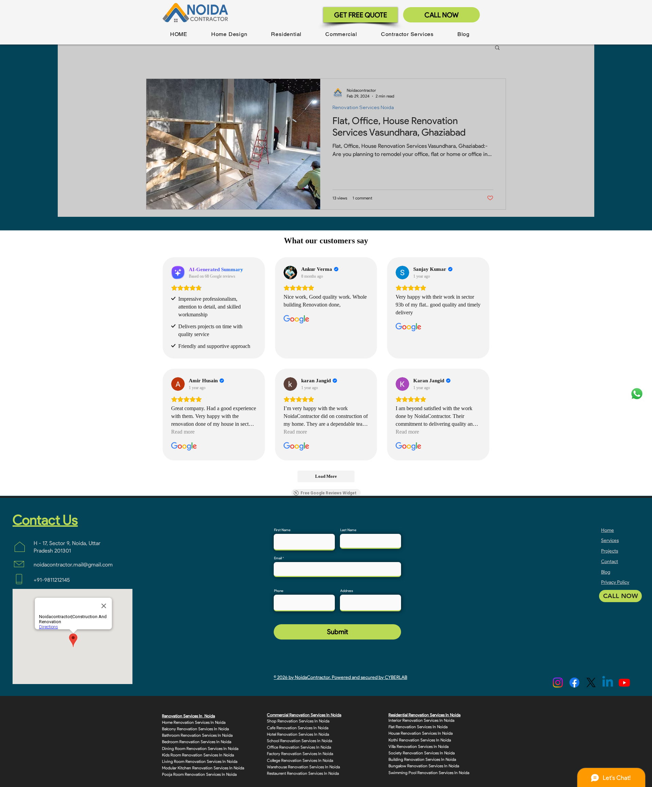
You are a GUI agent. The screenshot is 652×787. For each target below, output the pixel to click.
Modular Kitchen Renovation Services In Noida (203, 767)
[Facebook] (574, 682)
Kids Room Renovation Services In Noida (198, 754)
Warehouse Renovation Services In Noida (303, 766)
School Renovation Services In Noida (299, 740)
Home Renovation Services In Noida (193, 722)
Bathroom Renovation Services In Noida (197, 735)
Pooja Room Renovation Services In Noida (199, 774)
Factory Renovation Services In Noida (300, 753)
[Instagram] (557, 682)
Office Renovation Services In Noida (299, 747)
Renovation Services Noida (363, 107)
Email (278, 558)
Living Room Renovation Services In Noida (199, 761)
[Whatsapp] (637, 393)
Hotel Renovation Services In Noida (298, 734)
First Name (282, 530)
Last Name (348, 530)
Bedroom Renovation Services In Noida (196, 741)
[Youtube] (624, 682)
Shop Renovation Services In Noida (298, 720)
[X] (591, 682)
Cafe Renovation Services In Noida (297, 727)
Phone (278, 591)
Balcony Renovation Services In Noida (195, 728)
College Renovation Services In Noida (300, 760)
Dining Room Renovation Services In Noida (200, 748)
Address (346, 591)
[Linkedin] (607, 682)
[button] (229, 34)
